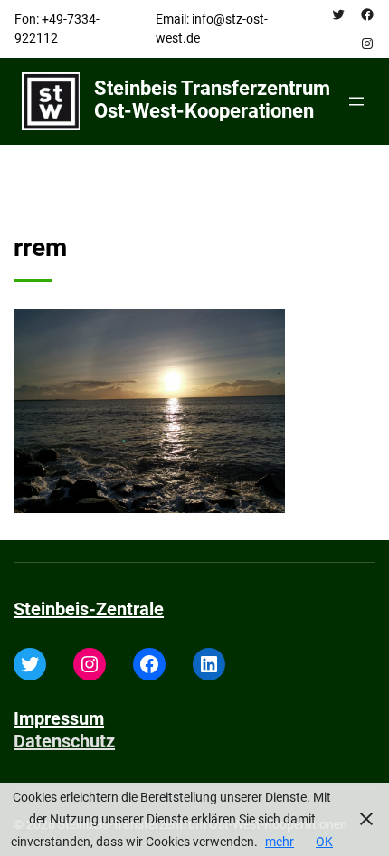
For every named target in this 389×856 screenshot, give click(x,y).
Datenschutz (64, 741)
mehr (279, 841)
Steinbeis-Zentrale (89, 609)
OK (324, 841)
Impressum (59, 718)
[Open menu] (356, 101)
